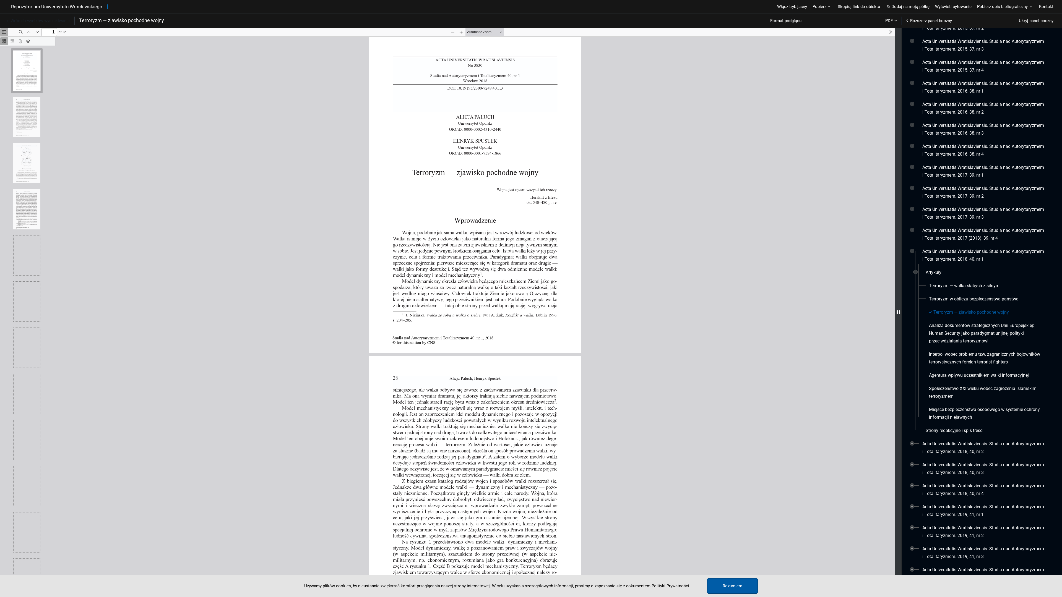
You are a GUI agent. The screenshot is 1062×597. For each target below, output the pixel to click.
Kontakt (1046, 6)
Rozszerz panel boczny (931, 20)
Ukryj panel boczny (1036, 20)
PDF (889, 20)
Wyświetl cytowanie (953, 6)
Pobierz (819, 6)
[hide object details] (898, 312)
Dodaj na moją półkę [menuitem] (910, 6)
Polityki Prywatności (670, 585)
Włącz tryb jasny (792, 6)
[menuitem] (984, 45)
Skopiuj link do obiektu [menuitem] (859, 6)
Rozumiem (732, 585)
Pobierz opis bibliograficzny (1002, 6)
